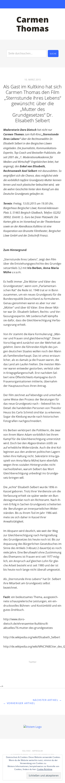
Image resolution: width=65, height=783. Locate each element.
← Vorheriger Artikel (19, 703)
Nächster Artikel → (47, 700)
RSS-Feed (26, 751)
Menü (32, 4)
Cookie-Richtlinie (44, 769)
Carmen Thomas (32, 24)
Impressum (37, 751)
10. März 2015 (32, 79)
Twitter (32, 661)
